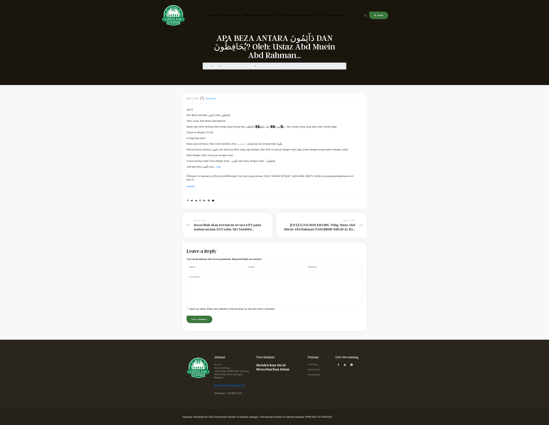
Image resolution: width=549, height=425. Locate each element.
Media (309, 15)
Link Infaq (312, 364)
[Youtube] (345, 365)
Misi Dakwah (314, 374)
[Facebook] (338, 365)
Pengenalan (231, 15)
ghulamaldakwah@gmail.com (230, 385)
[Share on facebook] (188, 200)
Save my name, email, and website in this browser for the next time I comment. (232, 308)
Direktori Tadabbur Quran (257, 15)
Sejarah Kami (314, 369)
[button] (378, 15)
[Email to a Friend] (213, 200)
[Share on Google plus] (204, 200)
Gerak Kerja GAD (294, 15)
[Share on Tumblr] (200, 200)
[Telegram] (352, 365)
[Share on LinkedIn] (196, 200)
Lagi (218, 166)
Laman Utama (214, 15)
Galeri (278, 15)
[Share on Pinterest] (209, 200)
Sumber (191, 186)
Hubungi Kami (335, 15)
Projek (321, 15)
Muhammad (211, 98)
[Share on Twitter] (192, 200)
